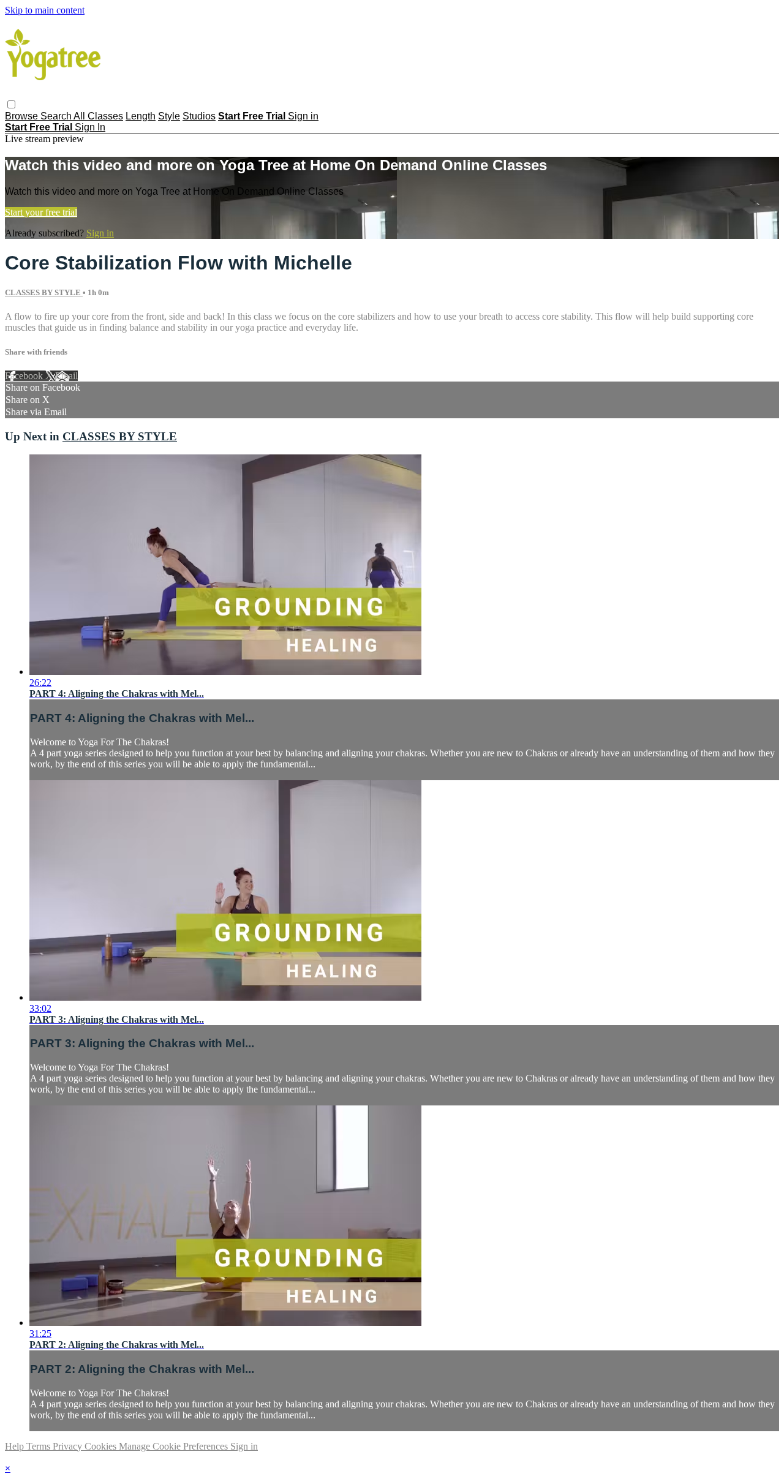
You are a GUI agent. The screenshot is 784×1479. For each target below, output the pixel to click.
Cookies (102, 1446)
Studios (199, 116)
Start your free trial (41, 212)
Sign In (90, 127)
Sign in (303, 116)
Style (169, 116)
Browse (22, 116)
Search (57, 116)
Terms (39, 1446)
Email (66, 376)
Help (15, 1446)
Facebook (25, 376)
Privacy (69, 1446)
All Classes (98, 116)
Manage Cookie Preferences (174, 1446)
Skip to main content (45, 10)
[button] (11, 104)
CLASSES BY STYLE (44, 292)
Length (141, 116)
